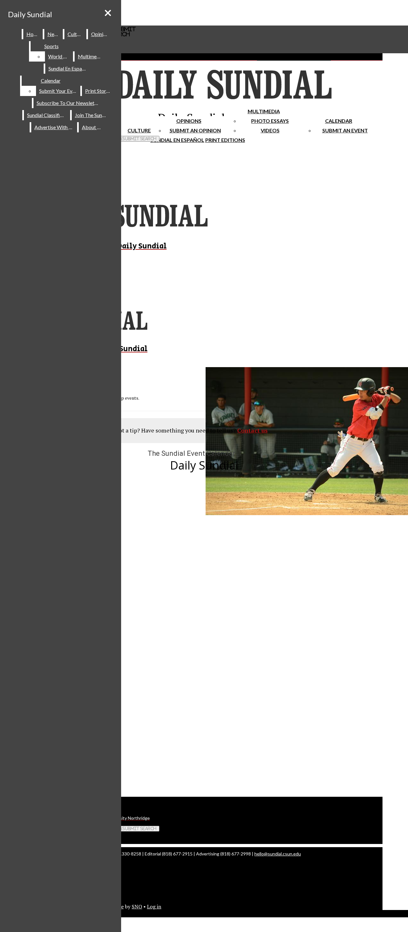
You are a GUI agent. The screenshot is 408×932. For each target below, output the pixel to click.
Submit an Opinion (195, 130)
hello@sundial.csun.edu (277, 853)
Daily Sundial (30, 14)
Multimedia (264, 111)
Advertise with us (54, 127)
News (53, 34)
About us (92, 127)
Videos (270, 130)
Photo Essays (270, 121)
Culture (76, 34)
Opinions (188, 121)
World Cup (60, 56)
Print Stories (98, 91)
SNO (137, 906)
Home (33, 34)
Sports (51, 46)
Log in (154, 906)
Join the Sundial (92, 115)
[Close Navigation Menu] (107, 13)
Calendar (338, 121)
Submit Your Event (59, 91)
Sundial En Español (177, 140)
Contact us (252, 430)
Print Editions (225, 140)
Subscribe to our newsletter (69, 103)
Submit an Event (345, 130)
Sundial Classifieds (47, 115)
